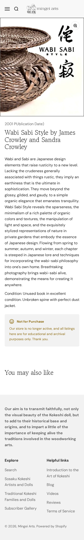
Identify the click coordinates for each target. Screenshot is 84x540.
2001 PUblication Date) (24, 123)
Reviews (54, 502)
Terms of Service (61, 511)
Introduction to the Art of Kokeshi (63, 472)
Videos (53, 493)
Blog (50, 484)
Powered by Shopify (51, 526)
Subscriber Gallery (21, 508)
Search (11, 469)
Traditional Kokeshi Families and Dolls (20, 496)
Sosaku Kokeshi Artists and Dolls (19, 481)
